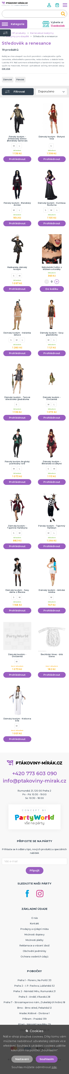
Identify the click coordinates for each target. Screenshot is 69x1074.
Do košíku (51, 288)
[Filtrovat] (5, 32)
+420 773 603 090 (34, 773)
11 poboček (58, 25)
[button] (49, 5)
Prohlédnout (17, 159)
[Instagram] (39, 893)
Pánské (20, 79)
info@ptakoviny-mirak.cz (34, 781)
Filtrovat (19, 91)
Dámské (7, 79)
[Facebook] (27, 893)
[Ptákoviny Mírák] (15, 4)
